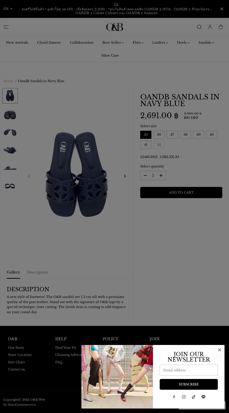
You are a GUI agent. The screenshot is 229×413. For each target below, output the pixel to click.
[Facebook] (174, 397)
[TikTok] (194, 397)
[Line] (203, 397)
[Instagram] (184, 397)
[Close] (220, 350)
